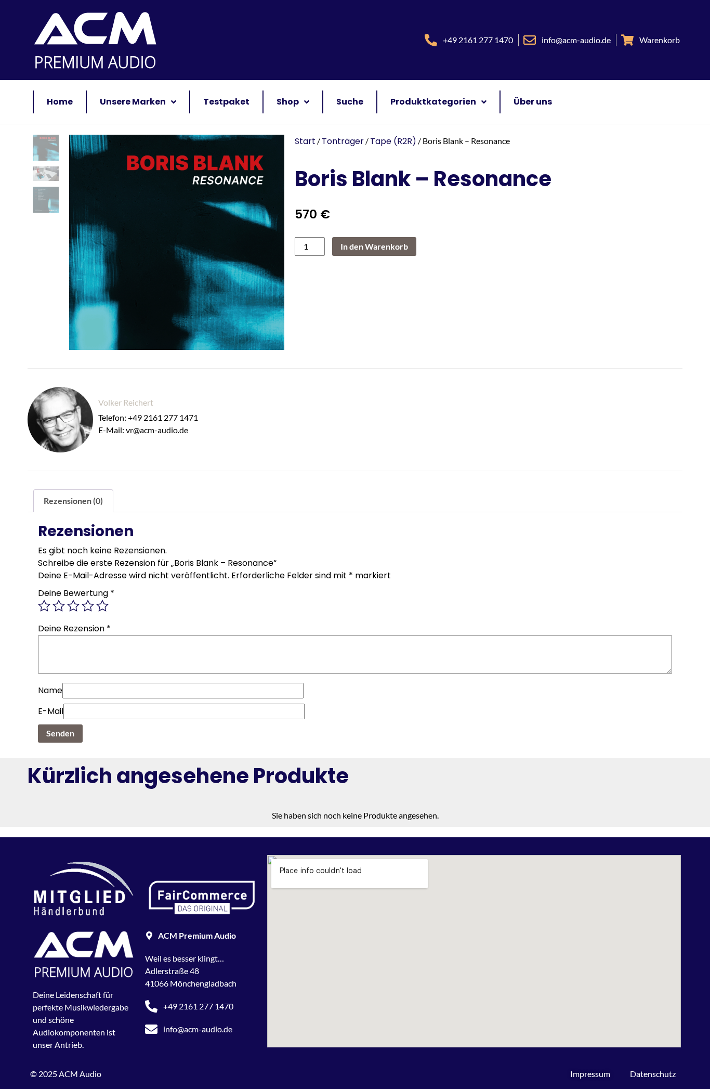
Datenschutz (653, 1074)
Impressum (590, 1074)
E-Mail (50, 711)
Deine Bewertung (76, 593)
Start (305, 141)
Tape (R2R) (393, 141)
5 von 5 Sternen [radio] (102, 606)
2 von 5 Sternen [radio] (58, 606)
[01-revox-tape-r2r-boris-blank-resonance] (171, 242)
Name (50, 690)
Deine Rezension (74, 628)
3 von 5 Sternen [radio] (73, 606)
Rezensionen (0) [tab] (73, 500)
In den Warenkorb (374, 246)
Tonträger (343, 141)
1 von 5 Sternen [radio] (44, 606)
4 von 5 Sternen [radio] (88, 606)
